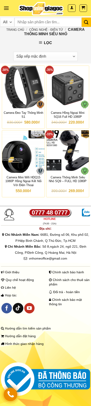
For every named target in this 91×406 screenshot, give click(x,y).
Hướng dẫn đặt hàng (20, 336)
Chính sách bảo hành (67, 272)
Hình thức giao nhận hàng (24, 344)
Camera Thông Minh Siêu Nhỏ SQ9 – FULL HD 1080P (68, 179)
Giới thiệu (11, 272)
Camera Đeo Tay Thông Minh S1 (23, 114)
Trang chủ (15, 29)
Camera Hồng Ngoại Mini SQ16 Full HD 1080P (67, 114)
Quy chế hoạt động (19, 280)
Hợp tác (11, 295)
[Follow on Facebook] (6, 308)
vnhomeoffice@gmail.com (48, 258)
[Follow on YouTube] (29, 308)
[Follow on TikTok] (18, 308)
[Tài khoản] (72, 8)
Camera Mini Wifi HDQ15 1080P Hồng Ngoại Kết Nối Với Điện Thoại (23, 181)
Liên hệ (10, 287)
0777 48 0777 (50, 212)
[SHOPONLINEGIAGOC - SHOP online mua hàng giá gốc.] (41, 8)
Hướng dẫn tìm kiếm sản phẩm (27, 328)
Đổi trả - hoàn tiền (66, 292)
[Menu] (6, 8)
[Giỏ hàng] (83, 8)
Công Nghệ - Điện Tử (46, 29)
